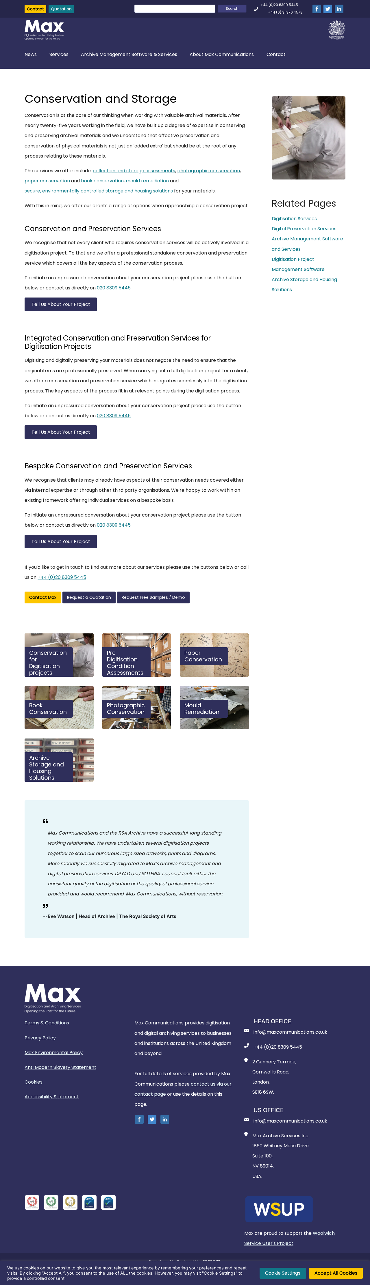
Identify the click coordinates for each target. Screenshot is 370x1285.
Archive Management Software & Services (129, 54)
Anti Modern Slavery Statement (60, 1067)
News (31, 54)
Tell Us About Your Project (61, 304)
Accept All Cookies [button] (335, 1273)
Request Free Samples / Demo (153, 597)
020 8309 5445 (114, 288)
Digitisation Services (294, 218)
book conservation (102, 180)
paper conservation (47, 180)
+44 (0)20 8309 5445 (62, 577)
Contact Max (42, 597)
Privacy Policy (40, 1038)
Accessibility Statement (52, 1096)
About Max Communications (222, 54)
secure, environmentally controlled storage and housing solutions (99, 191)
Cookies (33, 1082)
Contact (35, 9)
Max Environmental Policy (54, 1052)
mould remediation (147, 180)
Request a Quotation (89, 597)
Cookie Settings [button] (282, 1273)
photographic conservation (208, 170)
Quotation (61, 9)
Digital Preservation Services (304, 228)
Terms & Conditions (47, 1023)
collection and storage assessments (134, 170)
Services (59, 54)
